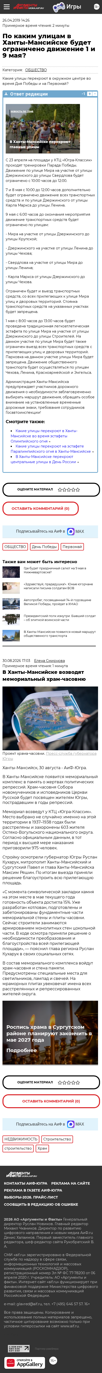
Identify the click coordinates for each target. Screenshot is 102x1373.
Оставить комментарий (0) (40, 508)
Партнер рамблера (46, 1348)
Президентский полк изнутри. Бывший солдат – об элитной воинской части (60, 618)
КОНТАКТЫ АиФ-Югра (25, 1183)
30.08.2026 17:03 (16, 660)
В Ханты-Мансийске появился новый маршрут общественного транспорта (60, 634)
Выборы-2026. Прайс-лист (31, 1197)
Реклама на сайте (70, 1183)
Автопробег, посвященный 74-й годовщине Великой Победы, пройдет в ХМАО (57, 602)
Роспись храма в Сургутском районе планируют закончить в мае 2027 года (49, 1033)
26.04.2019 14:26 (16, 20)
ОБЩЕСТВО (36, 70)
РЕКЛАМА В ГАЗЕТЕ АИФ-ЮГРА (33, 1190)
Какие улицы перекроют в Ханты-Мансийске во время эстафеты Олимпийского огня (44, 436)
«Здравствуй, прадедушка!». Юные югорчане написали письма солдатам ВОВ (58, 586)
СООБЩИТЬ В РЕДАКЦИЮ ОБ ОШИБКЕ (41, 1204)
